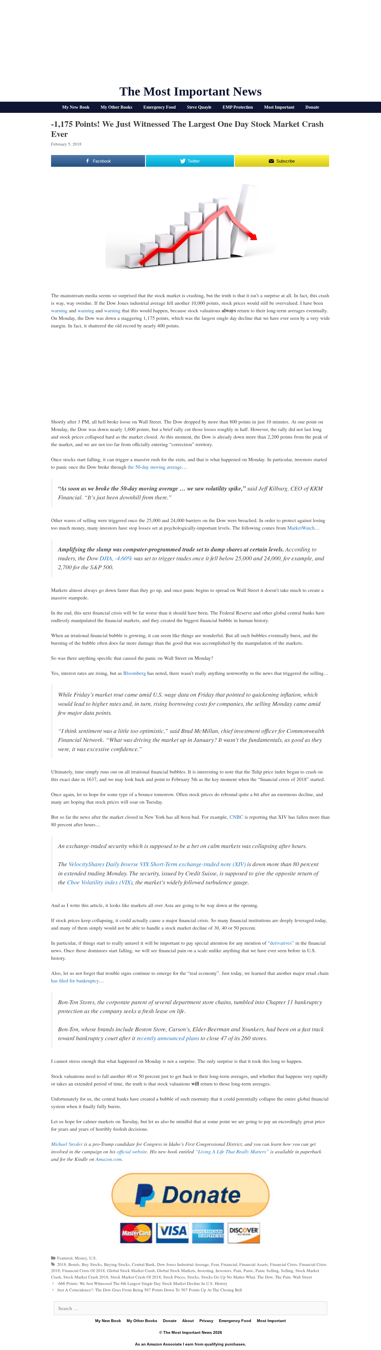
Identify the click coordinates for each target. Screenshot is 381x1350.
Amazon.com (109, 1159)
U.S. (93, 1258)
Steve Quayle (199, 107)
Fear (215, 1264)
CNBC (236, 816)
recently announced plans (168, 1038)
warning (59, 310)
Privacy (206, 1320)
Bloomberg (134, 673)
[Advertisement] (190, 45)
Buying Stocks (117, 1264)
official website (132, 1151)
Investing (205, 1270)
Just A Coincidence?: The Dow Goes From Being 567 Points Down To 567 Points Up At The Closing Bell (149, 1289)
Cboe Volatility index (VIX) (99, 882)
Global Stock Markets (176, 1270)
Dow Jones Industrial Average (183, 1264)
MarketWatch (301, 527)
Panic (248, 1270)
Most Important (279, 107)
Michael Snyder (67, 1144)
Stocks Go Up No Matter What (228, 1277)
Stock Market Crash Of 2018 (135, 1277)
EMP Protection (238, 107)
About (188, 1320)
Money (81, 1258)
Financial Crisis (283, 1264)
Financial (229, 1264)
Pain (237, 1270)
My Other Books (116, 107)
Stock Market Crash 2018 (85, 1277)
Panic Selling (267, 1270)
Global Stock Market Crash (131, 1270)
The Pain (283, 1277)
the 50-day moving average (155, 466)
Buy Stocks (92, 1264)
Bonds (73, 1264)
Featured (65, 1258)
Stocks (193, 1277)
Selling (287, 1270)
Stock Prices (174, 1277)
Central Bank (143, 1264)
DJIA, (116, 558)
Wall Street (302, 1277)
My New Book (76, 107)
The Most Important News (190, 91)
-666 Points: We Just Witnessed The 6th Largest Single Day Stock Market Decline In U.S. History (142, 1283)
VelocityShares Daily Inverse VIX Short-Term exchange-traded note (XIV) (157, 864)
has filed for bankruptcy (75, 980)
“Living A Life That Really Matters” (232, 1151)
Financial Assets (253, 1264)
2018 (61, 1264)
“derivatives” (281, 942)
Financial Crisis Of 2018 (83, 1270)
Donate (312, 107)
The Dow (265, 1277)
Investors (223, 1270)
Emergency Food (159, 107)
